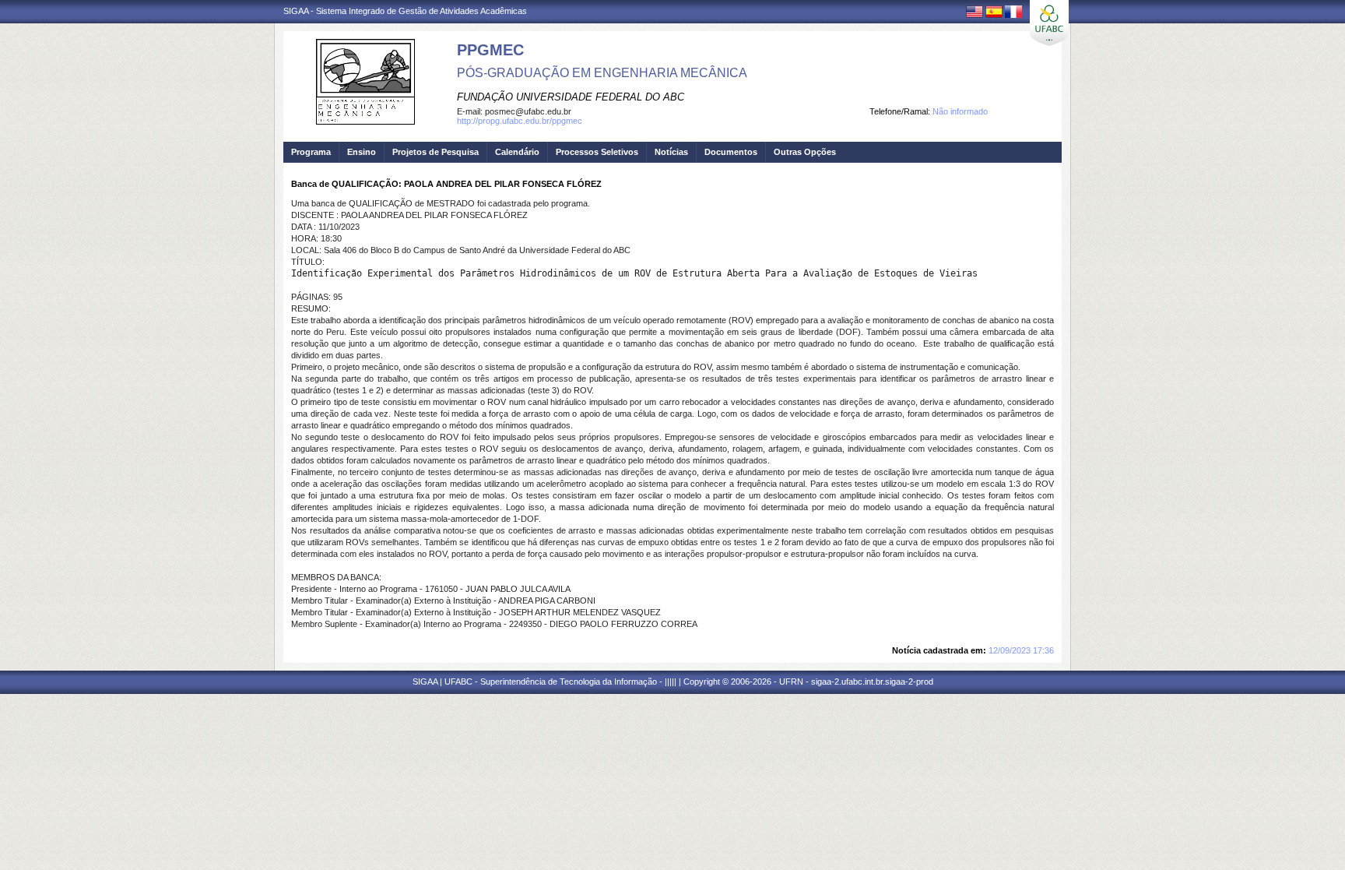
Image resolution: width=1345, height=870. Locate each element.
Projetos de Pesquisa (435, 152)
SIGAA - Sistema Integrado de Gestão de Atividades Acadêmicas (405, 11)
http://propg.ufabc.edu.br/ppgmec (519, 120)
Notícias (671, 152)
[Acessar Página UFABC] (1049, 23)
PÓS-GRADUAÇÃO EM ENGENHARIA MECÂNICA (602, 72)
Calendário (517, 152)
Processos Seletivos (597, 152)
